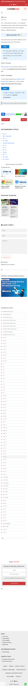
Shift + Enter (5, 526)
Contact (18, 676)
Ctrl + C (4, 340)
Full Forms (5, 636)
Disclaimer (10, 676)
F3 (3, 369)
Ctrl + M (5, 436)
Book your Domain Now (16, 216)
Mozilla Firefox (5, 81)
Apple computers (9, 92)
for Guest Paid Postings (13, 1)
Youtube (5, 103)
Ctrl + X (4, 352)
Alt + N (4, 410)
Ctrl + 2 (4, 451)
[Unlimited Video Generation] (5, 201)
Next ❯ (24, 119)
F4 (3, 372)
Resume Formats (7, 642)
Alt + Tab (5, 494)
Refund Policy (21, 669)
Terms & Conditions (8, 669)
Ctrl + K (4, 424)
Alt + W (4, 520)
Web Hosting (6, 652)
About (5, 666)
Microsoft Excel (6, 66)
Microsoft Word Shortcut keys (9, 323)
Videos (11, 666)
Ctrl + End (5, 480)
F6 (3, 378)
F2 (3, 366)
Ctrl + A (4, 337)
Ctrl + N (5, 138)
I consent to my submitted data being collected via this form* (14, 578)
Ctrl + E (4, 532)
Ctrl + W (5, 427)
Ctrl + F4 (5, 360)
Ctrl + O (4, 442)
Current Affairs (6, 640)
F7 (3, 381)
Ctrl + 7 (4, 465)
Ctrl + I (4, 421)
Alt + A (4, 500)
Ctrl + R (4, 445)
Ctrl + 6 (4, 462)
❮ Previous (6, 119)
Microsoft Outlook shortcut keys (10, 328)
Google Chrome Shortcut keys (9, 326)
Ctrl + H (4, 419)
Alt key (4, 413)
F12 (4, 392)
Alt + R (4, 150)
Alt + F (4, 358)
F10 (4, 387)
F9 (3, 384)
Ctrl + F (4, 398)
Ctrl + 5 (4, 147)
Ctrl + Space (5, 483)
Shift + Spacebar (7, 136)
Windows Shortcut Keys (8, 311)
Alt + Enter (5, 140)
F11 (4, 390)
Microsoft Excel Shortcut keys (9, 320)
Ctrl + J (4, 439)
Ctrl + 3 (4, 453)
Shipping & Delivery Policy (14, 673)
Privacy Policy (20, 666)
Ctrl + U (4, 404)
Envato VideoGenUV (7, 215)
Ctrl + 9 (4, 145)
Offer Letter (5, 644)
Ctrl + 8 (4, 468)
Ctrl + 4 (4, 456)
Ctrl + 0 (4, 474)
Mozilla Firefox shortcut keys (9, 334)
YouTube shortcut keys (8, 143)
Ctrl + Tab (5, 157)
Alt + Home (5, 497)
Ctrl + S (4, 133)
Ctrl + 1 (4, 448)
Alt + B (4, 503)
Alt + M (4, 506)
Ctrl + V (4, 154)
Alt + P (4, 509)
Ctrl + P (4, 343)
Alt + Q (4, 512)
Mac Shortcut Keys (7, 314)
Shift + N (5, 430)
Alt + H (4, 407)
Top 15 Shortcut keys (7, 317)
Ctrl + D (4, 529)
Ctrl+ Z (4, 355)
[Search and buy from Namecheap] (14, 201)
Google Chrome (20, 79)
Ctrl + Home (6, 159)
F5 (3, 375)
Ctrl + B (4, 395)
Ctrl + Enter (5, 477)
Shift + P (5, 433)
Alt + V (4, 517)
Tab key (5, 152)
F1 (3, 363)
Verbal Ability (6, 638)
